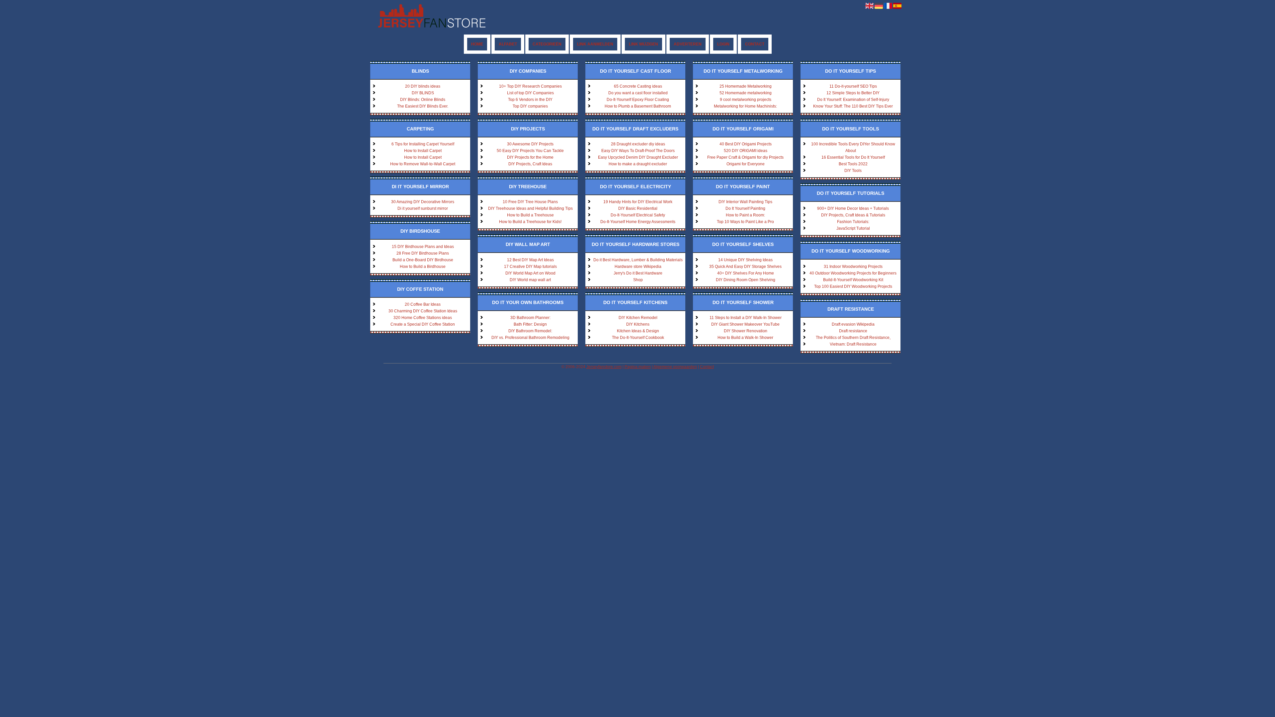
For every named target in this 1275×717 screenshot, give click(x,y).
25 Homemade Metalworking (746, 86)
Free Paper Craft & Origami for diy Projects (745, 157)
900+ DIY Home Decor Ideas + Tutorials (853, 208)
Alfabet (508, 44)
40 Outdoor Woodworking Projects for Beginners (852, 273)
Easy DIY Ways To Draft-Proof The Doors (638, 150)
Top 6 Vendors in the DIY (530, 99)
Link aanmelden (595, 44)
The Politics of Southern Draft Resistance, (853, 337)
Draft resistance (853, 331)
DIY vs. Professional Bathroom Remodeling (530, 337)
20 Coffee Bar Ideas (423, 304)
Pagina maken (638, 366)
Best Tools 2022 (853, 164)
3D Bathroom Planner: (530, 317)
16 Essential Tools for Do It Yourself (853, 157)
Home (477, 44)
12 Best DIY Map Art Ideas (530, 260)
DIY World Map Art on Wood (530, 273)
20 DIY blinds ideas (422, 86)
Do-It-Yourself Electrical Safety (638, 215)
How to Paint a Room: (745, 215)
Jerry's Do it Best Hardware (638, 273)
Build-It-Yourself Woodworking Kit (853, 280)
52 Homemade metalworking (746, 93)
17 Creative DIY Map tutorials (530, 266)
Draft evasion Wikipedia (853, 324)
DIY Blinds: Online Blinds (422, 99)
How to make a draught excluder (638, 164)
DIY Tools (853, 170)
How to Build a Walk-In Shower (745, 337)
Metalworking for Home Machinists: (745, 106)
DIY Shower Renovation (745, 331)
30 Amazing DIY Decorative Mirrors (422, 201)
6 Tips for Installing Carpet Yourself (422, 144)
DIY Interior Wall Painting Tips (745, 201)
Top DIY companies (530, 106)
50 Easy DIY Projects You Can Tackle (530, 150)
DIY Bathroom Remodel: (530, 331)
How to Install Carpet (423, 150)
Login (723, 44)
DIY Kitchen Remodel (638, 317)
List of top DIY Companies (530, 93)
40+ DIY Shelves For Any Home (745, 273)
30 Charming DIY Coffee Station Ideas (422, 311)
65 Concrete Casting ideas (638, 86)
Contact (754, 44)
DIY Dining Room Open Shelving (745, 280)
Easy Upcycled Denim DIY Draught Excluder (638, 157)
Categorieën (547, 44)
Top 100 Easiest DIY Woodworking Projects (853, 286)
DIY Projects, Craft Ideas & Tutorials (853, 215)
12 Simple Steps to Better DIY (853, 93)
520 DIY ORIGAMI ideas (745, 150)
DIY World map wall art (530, 280)
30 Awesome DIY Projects (530, 144)
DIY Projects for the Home (530, 157)
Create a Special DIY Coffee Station (422, 324)
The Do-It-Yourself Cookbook (638, 337)
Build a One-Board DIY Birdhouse (422, 260)
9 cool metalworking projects (745, 99)
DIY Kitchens (637, 324)
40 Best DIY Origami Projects (746, 144)
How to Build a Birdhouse (423, 266)
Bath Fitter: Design (530, 324)
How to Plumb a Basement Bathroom (638, 106)
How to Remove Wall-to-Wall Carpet (422, 164)
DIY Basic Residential (637, 208)
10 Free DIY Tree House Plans (530, 201)
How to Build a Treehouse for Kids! (530, 221)
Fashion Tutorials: (853, 221)
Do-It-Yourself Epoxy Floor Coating (638, 99)
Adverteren (688, 44)
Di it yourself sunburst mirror (422, 208)
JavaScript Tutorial (853, 228)
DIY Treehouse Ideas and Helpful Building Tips (530, 208)
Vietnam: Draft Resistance (853, 344)
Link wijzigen (643, 44)
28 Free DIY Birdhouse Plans (422, 253)
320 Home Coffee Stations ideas (422, 317)
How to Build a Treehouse (530, 215)
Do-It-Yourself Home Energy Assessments (637, 221)
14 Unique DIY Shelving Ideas (745, 260)
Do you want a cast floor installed (638, 93)
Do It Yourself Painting (745, 208)
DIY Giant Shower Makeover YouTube (745, 324)
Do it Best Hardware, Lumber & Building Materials (638, 260)
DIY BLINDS (423, 93)
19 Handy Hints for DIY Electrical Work (637, 201)
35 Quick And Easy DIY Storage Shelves (745, 266)
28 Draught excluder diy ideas (638, 144)
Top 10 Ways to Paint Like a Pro (745, 221)
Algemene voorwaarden (675, 366)
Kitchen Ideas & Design (638, 331)
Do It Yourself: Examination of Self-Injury (853, 99)
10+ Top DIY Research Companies (530, 86)
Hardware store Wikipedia (638, 266)
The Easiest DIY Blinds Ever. (422, 106)
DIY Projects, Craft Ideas (530, 164)
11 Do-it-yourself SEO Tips (853, 86)
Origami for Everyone (745, 164)
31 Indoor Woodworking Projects (853, 266)
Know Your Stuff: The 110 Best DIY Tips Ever (853, 106)
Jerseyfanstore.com (604, 366)
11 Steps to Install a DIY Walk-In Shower (746, 317)
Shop (638, 280)
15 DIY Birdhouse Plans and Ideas (423, 246)
